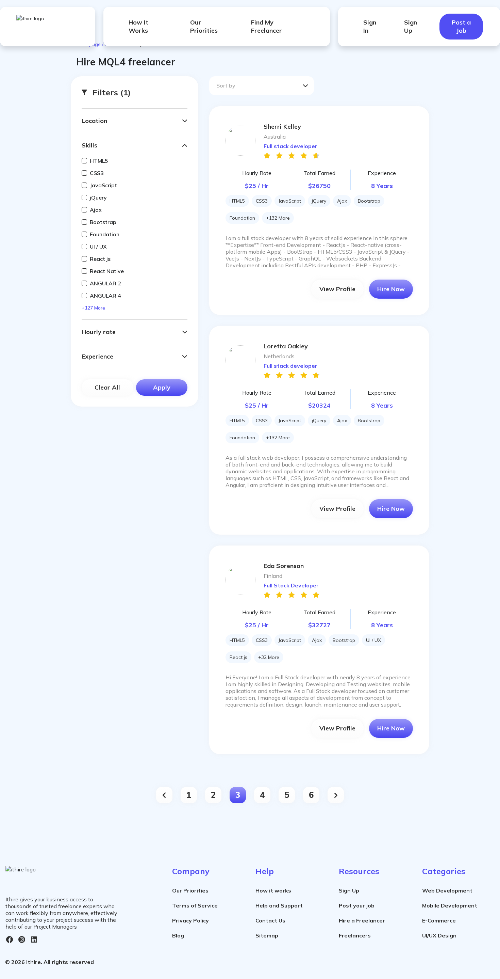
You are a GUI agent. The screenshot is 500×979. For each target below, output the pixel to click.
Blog (178, 935)
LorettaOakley (286, 346)
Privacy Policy (190, 920)
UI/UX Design (439, 935)
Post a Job (461, 26)
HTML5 (99, 160)
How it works (273, 890)
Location (94, 121)
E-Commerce (439, 920)
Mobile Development (449, 905)
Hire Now (391, 289)
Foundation (104, 234)
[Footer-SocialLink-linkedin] (34, 939)
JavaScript (103, 185)
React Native (107, 271)
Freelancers (355, 935)
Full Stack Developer (291, 585)
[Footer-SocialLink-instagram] (22, 939)
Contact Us (270, 920)
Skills (89, 145)
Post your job (356, 905)
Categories (443, 871)
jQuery (98, 197)
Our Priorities (204, 26)
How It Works (138, 26)
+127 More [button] (93, 308)
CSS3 (97, 173)
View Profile (337, 289)
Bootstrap (103, 222)
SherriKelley (282, 126)
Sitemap (266, 935)
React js (100, 258)
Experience (97, 356)
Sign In (369, 26)
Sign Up (410, 26)
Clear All (107, 387)
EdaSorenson (284, 566)
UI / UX (98, 246)
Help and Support (279, 905)
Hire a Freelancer (362, 920)
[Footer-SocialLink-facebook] (9, 939)
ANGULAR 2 (105, 283)
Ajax (96, 209)
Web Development (447, 890)
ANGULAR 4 (105, 295)
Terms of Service (195, 905)
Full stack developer (290, 146)
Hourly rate (99, 332)
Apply (161, 387)
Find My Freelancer (266, 26)
